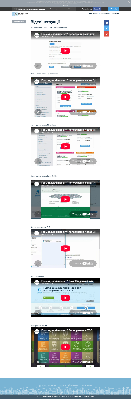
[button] (106, 22)
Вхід (115, 9)
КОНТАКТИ (115, 14)
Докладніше (65, 5)
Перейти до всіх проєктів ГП (60, 9)
